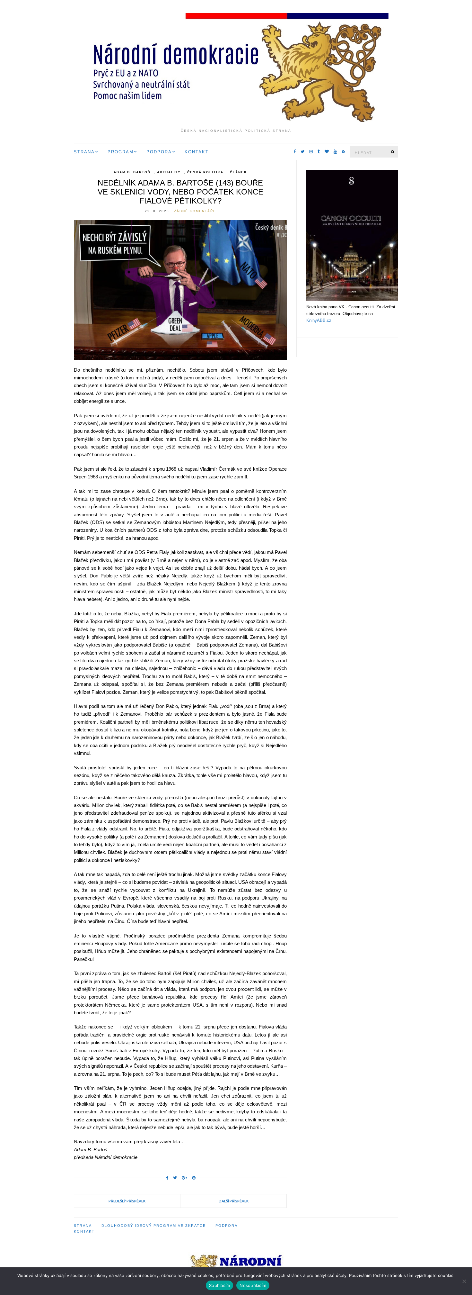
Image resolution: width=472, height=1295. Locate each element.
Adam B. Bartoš (132, 172)
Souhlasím (219, 1285)
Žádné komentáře (195, 211)
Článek (238, 172)
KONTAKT (197, 151)
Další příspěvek (234, 1201)
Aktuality (169, 172)
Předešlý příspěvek (127, 1201)
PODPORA (159, 151)
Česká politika (205, 172)
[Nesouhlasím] (464, 1281)
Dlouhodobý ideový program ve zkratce (153, 1225)
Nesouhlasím (253, 1285)
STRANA (84, 151)
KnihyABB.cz (318, 320)
